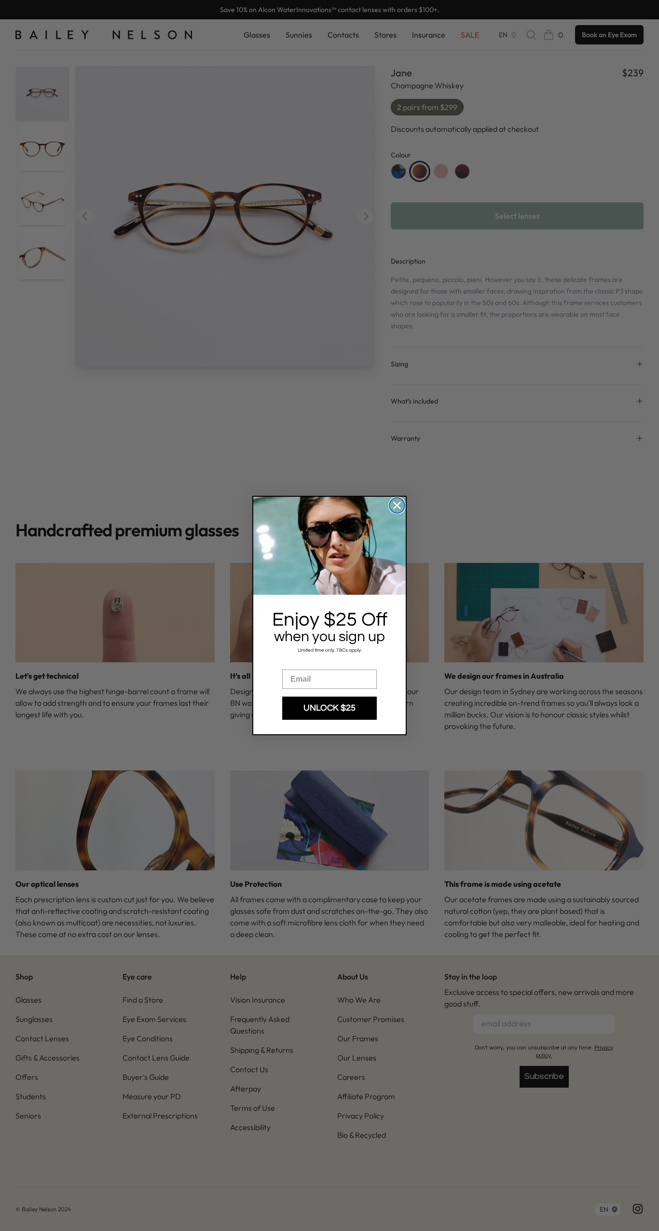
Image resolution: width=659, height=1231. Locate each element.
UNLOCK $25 (329, 708)
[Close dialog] (397, 505)
